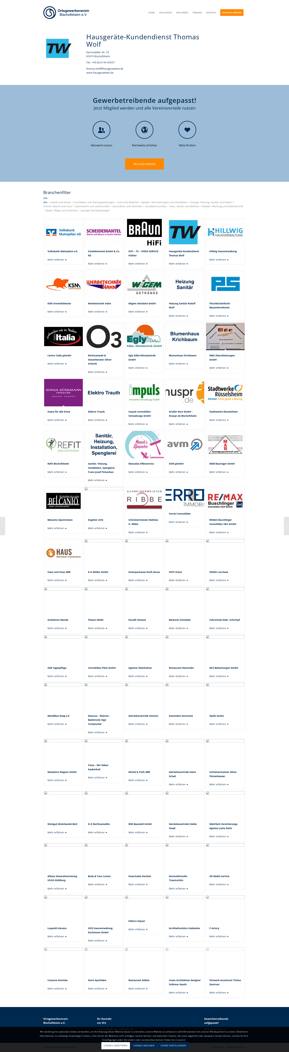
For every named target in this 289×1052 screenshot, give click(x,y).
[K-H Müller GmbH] (2, 526)
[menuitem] (151, 12)
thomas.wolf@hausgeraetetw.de (104, 68)
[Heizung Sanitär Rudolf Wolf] (286, 526)
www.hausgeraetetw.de (99, 72)
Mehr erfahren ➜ (57, 259)
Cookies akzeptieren (115, 1045)
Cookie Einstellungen (173, 1045)
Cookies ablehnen (144, 1045)
